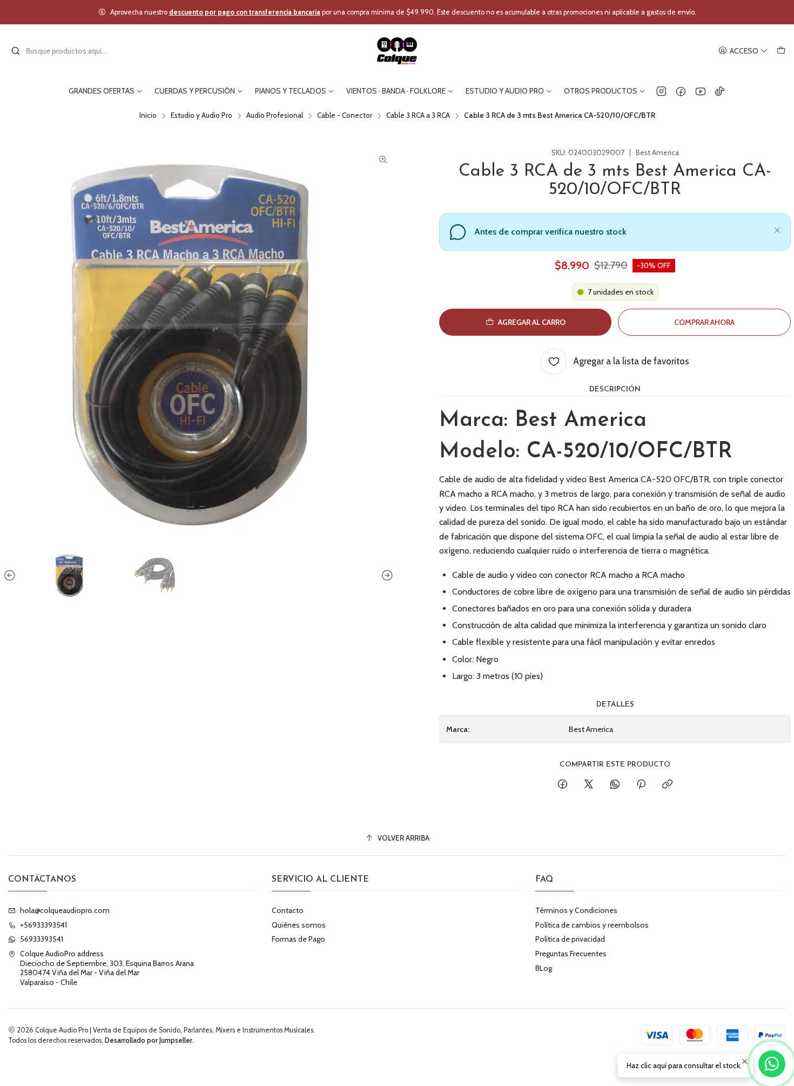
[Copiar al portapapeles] (667, 785)
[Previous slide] (11, 575)
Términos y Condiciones (576, 910)
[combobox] (65, 51)
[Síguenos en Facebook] (681, 90)
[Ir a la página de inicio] (397, 50)
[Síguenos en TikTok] (719, 90)
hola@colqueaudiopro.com (65, 910)
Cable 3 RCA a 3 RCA (418, 115)
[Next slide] (386, 575)
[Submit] (15, 51)
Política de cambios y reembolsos (592, 925)
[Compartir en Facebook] (562, 785)
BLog (543, 968)
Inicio (148, 115)
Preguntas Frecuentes (571, 953)
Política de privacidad (570, 939)
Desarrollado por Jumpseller (148, 1040)
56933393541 (41, 939)
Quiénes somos (299, 925)
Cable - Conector (344, 115)
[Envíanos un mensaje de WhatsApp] (771, 1063)
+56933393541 (43, 925)
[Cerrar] (777, 229)
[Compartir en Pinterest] (641, 785)
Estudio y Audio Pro (201, 115)
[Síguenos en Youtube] (700, 90)
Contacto (288, 910)
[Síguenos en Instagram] (661, 90)
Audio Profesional (274, 115)
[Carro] (781, 51)
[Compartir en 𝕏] (589, 785)
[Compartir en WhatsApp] (615, 785)
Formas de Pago (298, 939)
